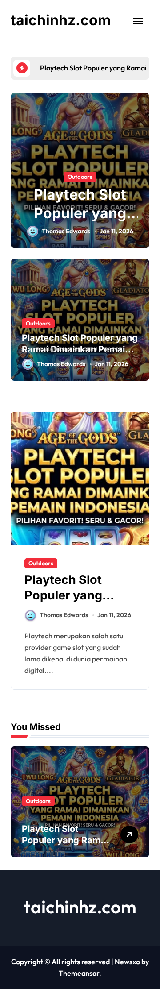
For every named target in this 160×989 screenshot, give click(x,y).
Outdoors (80, 176)
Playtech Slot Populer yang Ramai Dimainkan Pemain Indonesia (80, 349)
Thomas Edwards (66, 231)
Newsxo (127, 961)
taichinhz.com (61, 20)
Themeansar (79, 973)
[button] (140, 175)
